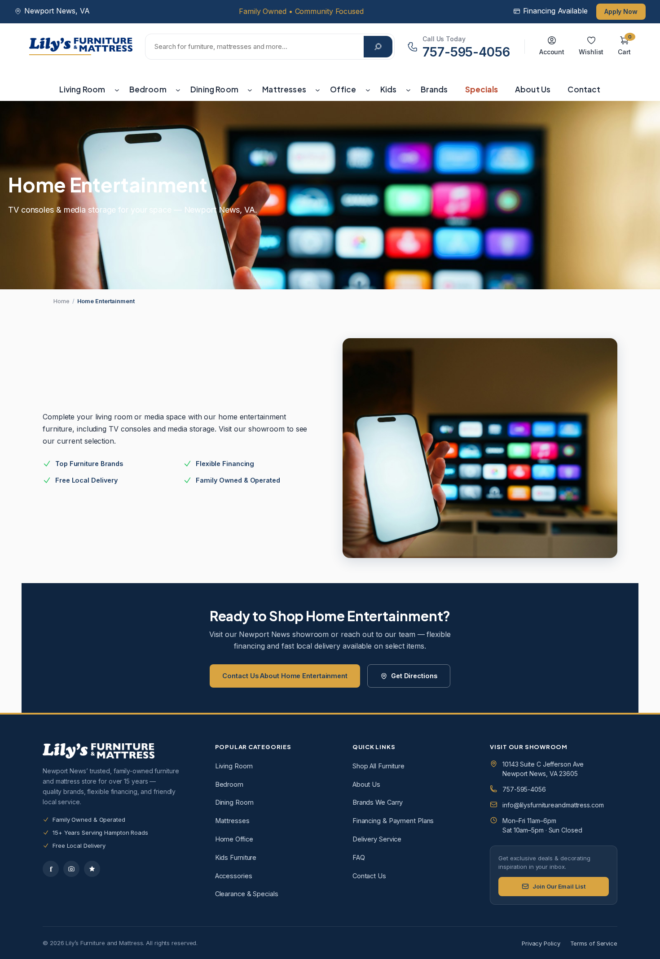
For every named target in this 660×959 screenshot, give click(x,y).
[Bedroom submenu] (178, 89)
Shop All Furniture (378, 766)
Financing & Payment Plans (393, 820)
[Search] (378, 46)
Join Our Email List (558, 886)
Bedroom (229, 784)
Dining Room (234, 802)
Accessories (233, 876)
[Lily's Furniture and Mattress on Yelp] (92, 869)
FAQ (358, 857)
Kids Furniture (236, 857)
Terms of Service (593, 943)
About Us (366, 784)
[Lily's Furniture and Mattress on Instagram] (71, 869)
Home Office (234, 839)
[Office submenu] (367, 89)
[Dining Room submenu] (249, 89)
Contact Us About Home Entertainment (285, 676)
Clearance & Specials (246, 894)
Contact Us (369, 876)
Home (61, 301)
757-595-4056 (524, 789)
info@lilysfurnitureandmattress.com (553, 805)
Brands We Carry (377, 802)
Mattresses (232, 820)
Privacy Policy (541, 943)
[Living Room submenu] (116, 89)
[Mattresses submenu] (317, 89)
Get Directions (414, 676)
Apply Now (621, 11)
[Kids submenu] (408, 89)
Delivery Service (376, 839)
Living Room (234, 766)
